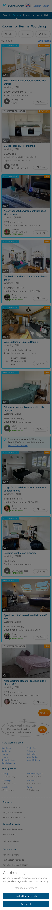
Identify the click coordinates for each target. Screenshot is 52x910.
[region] (26, 889)
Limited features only (26, 896)
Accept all (26, 904)
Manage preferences (26, 887)
